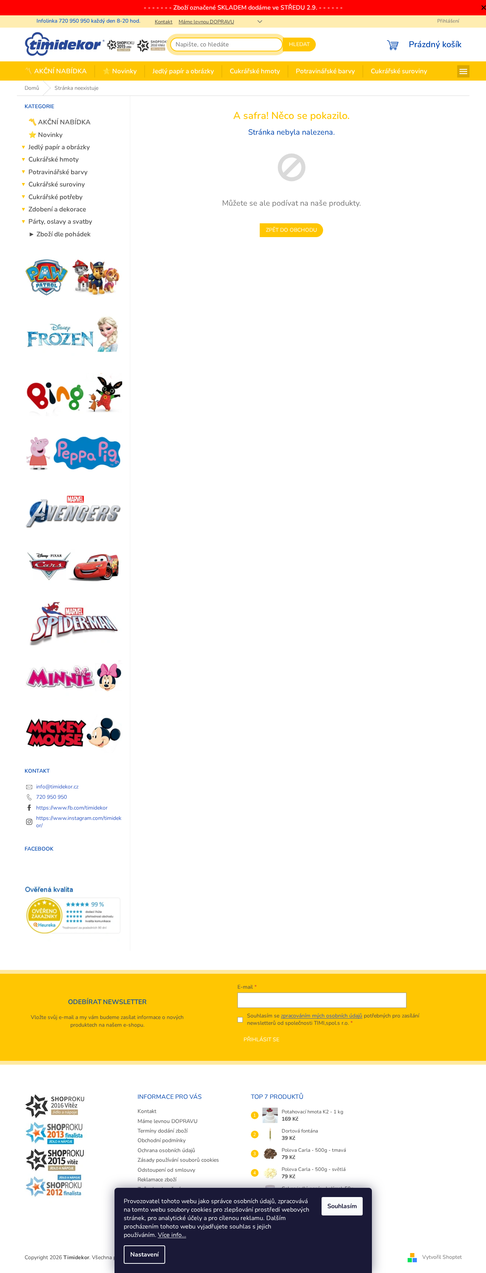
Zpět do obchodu (291, 230)
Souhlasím (342, 1206)
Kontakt (164, 21)
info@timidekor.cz (57, 786)
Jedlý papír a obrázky (59, 147)
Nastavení (144, 1254)
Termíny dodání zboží (162, 1130)
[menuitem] (56, 71)
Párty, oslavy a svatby (60, 221)
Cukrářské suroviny (56, 184)
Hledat (299, 44)
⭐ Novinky (45, 134)
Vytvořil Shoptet (442, 1257)
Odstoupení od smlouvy (166, 1170)
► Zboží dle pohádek (59, 234)
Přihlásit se (261, 1039)
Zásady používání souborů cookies (178, 1160)
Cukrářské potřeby (55, 197)
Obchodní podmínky (162, 1140)
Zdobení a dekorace (57, 209)
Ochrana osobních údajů (166, 1150)
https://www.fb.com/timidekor (72, 807)
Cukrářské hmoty (53, 159)
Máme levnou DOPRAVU (206, 21)
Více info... (172, 1235)
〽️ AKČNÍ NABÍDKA (59, 122)
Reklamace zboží (157, 1179)
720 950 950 (51, 797)
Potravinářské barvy (58, 172)
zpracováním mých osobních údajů (321, 1015)
